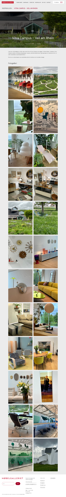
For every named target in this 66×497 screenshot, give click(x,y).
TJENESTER (31, 2)
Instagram (42, 482)
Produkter (56, 2)
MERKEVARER (19, 2)
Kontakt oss (42, 485)
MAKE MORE (22, 494)
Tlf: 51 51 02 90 (29, 481)
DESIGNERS (53, 478)
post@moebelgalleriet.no (31, 484)
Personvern (42, 487)
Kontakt (49, 2)
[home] (8, 3)
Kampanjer (25, 2)
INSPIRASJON (38, 2)
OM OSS (44, 2)
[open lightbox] (20, 82)
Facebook (42, 480)
